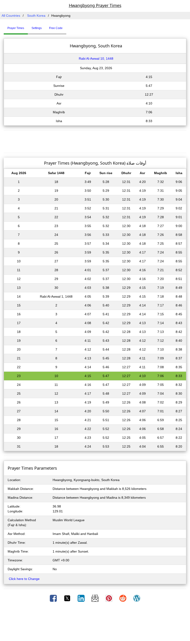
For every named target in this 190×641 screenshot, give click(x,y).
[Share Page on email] (95, 598)
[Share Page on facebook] (54, 598)
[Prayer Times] (67, 26)
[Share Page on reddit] (123, 598)
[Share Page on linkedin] (81, 598)
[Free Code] (72, 26)
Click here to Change (24, 579)
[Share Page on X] (67, 598)
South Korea (36, 15)
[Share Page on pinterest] (109, 598)
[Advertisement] (95, 141)
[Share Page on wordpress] (136, 598)
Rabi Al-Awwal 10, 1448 (96, 58)
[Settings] (70, 26)
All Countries (11, 15)
